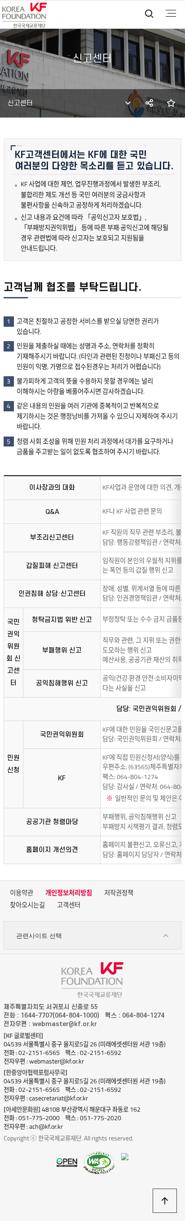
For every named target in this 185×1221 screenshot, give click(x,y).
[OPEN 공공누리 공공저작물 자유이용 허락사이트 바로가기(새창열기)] (67, 1161)
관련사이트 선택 (39, 935)
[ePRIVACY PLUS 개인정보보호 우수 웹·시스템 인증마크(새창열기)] (124, 1156)
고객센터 (68, 905)
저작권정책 (118, 893)
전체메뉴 (171, 13)
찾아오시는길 (27, 905)
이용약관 (21, 893)
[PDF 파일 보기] (99, 1162)
